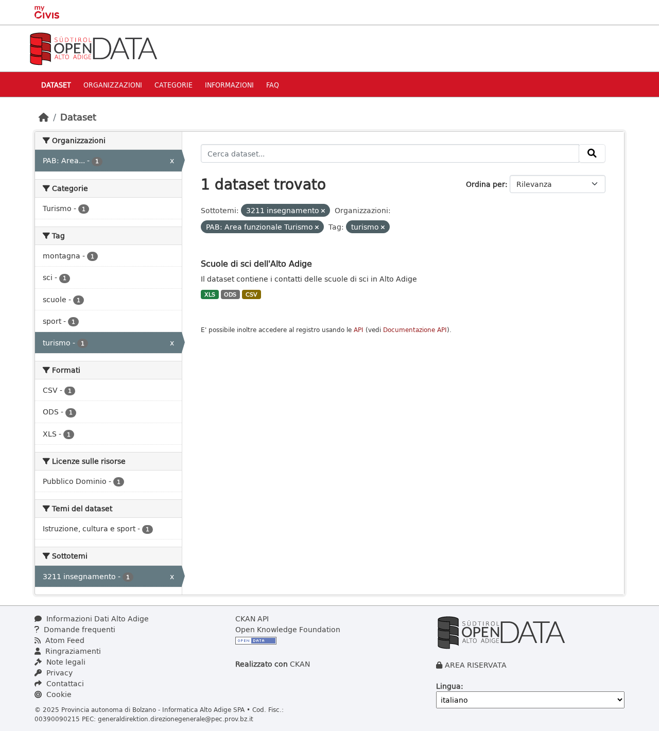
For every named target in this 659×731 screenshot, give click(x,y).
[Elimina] (323, 210)
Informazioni (229, 84)
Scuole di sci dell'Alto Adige (256, 263)
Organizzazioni (112, 84)
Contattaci (64, 683)
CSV (251, 294)
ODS (230, 294)
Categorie (173, 84)
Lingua (448, 686)
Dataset (56, 84)
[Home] (44, 117)
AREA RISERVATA (476, 664)
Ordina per (485, 184)
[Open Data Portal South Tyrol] (93, 47)
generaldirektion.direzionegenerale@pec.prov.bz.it (175, 718)
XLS (209, 294)
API (358, 330)
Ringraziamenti (72, 651)
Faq (272, 84)
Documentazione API (415, 330)
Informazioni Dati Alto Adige (96, 618)
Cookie (58, 694)
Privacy (58, 672)
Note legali (64, 661)
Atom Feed (63, 640)
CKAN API (252, 618)
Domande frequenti (78, 629)
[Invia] (592, 153)
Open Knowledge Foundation (287, 629)
